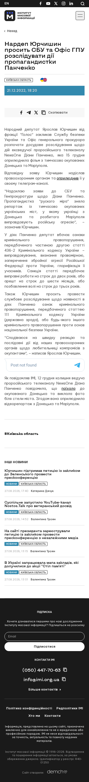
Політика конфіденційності (29, 708)
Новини (11, 483)
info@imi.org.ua (41, 679)
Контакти (52, 716)
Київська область (33, 483)
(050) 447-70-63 (41, 670)
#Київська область (21, 433)
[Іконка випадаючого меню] (80, 15)
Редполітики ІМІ (69, 708)
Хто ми (34, 716)
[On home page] (14, 15)
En (6, 3)
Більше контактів (43, 689)
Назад (12, 31)
